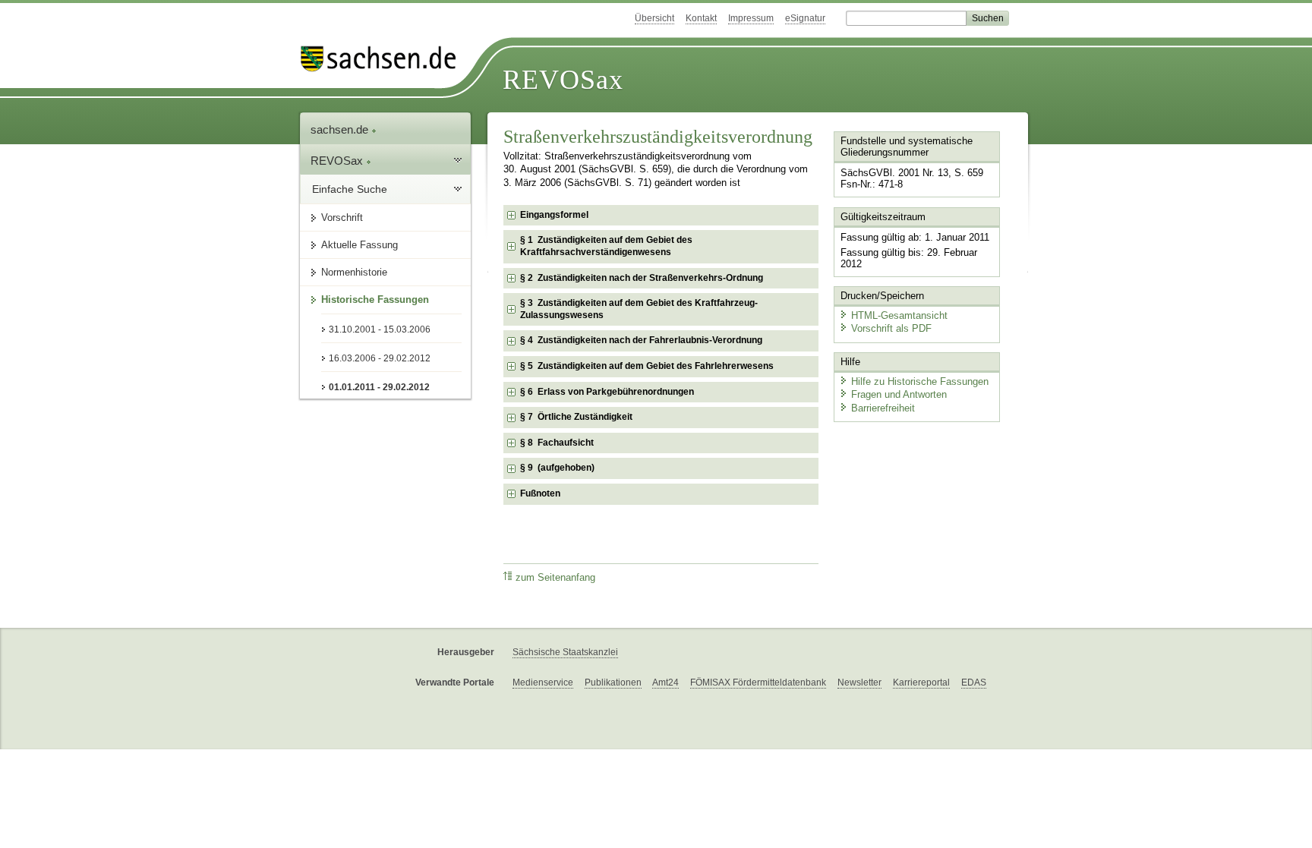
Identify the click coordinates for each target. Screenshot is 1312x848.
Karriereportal (921, 682)
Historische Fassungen (375, 299)
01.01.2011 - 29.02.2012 (379, 387)
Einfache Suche (349, 189)
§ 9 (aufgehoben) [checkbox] (557, 467)
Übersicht (654, 18)
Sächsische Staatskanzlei (565, 652)
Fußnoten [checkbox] (540, 493)
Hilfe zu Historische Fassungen (920, 381)
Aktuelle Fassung (359, 245)
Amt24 (665, 682)
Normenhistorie (354, 272)
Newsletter (859, 682)
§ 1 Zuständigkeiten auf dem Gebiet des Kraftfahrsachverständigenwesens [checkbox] (606, 246)
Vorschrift (342, 217)
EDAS (973, 682)
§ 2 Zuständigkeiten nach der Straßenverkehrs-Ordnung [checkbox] (641, 278)
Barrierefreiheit (883, 408)
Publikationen (613, 682)
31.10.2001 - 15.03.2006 (379, 329)
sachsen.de (341, 129)
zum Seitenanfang (555, 577)
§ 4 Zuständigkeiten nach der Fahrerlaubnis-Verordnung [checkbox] (641, 340)
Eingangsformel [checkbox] (554, 215)
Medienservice (542, 682)
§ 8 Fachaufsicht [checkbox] (557, 442)
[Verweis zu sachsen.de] (384, 59)
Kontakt (701, 18)
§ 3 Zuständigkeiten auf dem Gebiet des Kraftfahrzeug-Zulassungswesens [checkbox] (639, 309)
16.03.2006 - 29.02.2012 (379, 358)
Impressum (751, 18)
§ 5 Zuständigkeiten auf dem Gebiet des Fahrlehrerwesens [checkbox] (647, 366)
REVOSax (563, 80)
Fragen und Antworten (899, 394)
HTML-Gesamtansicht (899, 315)
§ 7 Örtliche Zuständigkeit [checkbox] (576, 416)
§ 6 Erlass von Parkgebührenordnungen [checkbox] (607, 391)
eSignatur (805, 18)
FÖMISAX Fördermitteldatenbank (758, 682)
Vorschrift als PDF (891, 328)
